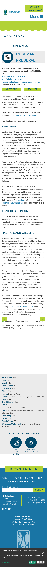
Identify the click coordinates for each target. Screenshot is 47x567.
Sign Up (39, 490)
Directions (11, 89)
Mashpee (21, 200)
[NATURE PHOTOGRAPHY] (31, 442)
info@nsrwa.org (38, 503)
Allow (32, 562)
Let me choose (7, 562)
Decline (40, 562)
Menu (34, 17)
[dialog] (23, 557)
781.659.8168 (39, 497)
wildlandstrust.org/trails (26, 116)
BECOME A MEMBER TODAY (34, 8)
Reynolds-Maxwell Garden (22, 307)
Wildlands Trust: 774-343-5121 (15, 76)
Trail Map (32, 89)
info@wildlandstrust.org (12, 79)
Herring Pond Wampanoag (12, 203)
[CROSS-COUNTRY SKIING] (16, 442)
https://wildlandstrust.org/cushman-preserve (21, 82)
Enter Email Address (10, 487)
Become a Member (23, 469)
